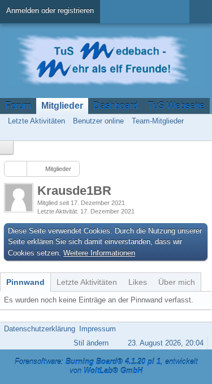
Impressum (97, 329)
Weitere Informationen (99, 253)
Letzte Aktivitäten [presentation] (87, 282)
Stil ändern (91, 343)
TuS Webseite (176, 105)
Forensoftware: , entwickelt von (106, 366)
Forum (18, 105)
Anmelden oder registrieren (50, 10)
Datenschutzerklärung (39, 329)
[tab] (25, 282)
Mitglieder (62, 105)
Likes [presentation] (137, 282)
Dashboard (115, 105)
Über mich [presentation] (176, 282)
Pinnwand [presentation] (25, 282)
